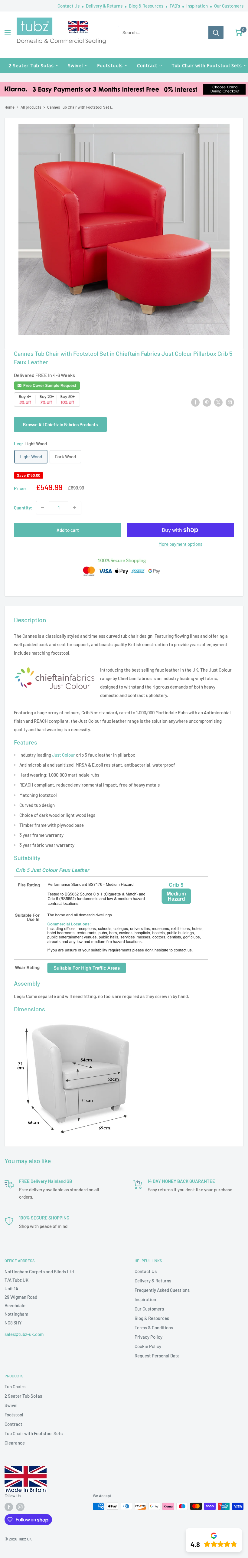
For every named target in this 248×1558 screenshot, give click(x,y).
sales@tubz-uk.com (24, 1334)
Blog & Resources (146, 5)
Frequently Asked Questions (162, 1290)
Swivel (11, 1405)
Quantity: (23, 507)
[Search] (216, 32)
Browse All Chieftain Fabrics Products (60, 424)
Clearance (15, 1442)
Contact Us (68, 5)
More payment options (180, 544)
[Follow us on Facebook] (9, 1507)
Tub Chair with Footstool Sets (34, 1433)
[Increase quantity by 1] (74, 507)
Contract (13, 1424)
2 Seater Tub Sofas (23, 1396)
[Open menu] (8, 32)
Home (10, 107)
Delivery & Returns (104, 5)
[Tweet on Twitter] (218, 402)
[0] (238, 32)
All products (31, 107)
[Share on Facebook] (195, 402)
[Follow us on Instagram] (20, 1507)
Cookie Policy (148, 1346)
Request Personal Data (157, 1355)
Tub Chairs (15, 1386)
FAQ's (175, 5)
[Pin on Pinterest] (207, 402)
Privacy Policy (148, 1337)
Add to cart (68, 530)
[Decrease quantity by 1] (42, 507)
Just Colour (63, 755)
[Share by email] (230, 402)
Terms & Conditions (154, 1327)
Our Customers (228, 5)
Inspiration (197, 5)
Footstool (14, 1414)
